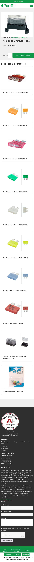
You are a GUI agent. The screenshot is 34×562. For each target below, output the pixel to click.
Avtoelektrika (15, 38)
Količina (5, 55)
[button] (31, 6)
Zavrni (17, 554)
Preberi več (25, 554)
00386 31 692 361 (7, 462)
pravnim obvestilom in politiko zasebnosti (19, 528)
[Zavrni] (32, 557)
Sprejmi (8, 554)
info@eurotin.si (6, 458)
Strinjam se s (16, 528)
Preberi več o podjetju (6, 499)
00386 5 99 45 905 (7, 463)
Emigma (30, 550)
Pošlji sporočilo (7, 540)
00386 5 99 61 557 (6, 460)
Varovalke (24, 38)
